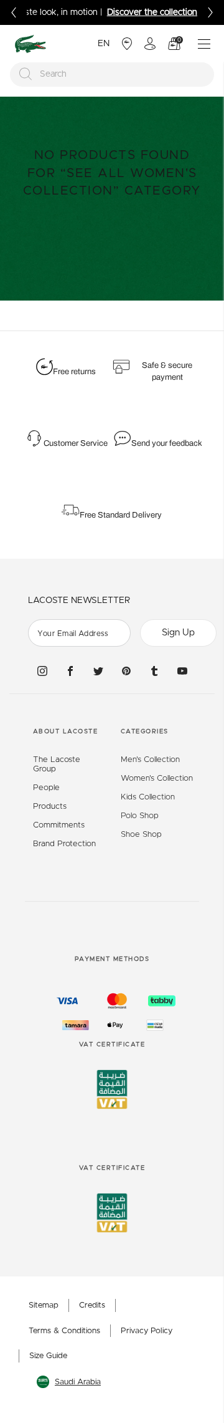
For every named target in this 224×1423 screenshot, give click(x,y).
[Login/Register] (150, 43)
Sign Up (178, 632)
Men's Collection (150, 760)
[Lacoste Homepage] (30, 44)
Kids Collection (148, 797)
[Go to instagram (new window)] (42, 671)
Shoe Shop (141, 835)
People (46, 788)
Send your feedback (166, 443)
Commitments (59, 825)
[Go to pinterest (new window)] (126, 671)
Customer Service (76, 443)
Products (50, 807)
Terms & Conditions (64, 1331)
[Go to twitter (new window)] (98, 671)
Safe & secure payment (167, 371)
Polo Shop (140, 816)
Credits (92, 1305)
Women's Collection (157, 778)
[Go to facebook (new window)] (70, 671)
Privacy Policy (146, 1331)
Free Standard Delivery (122, 515)
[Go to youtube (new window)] (182, 671)
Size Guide (48, 1356)
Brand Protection (64, 844)
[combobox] (112, 74)
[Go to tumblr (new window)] (154, 671)
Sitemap (43, 1305)
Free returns (74, 371)
